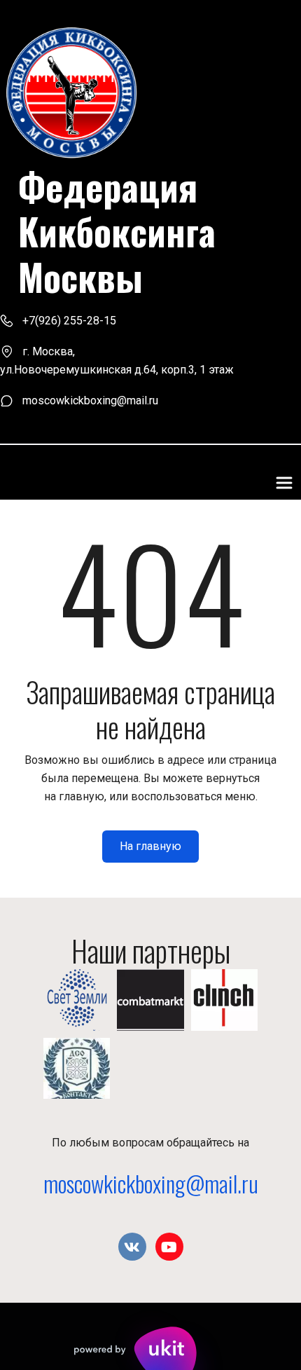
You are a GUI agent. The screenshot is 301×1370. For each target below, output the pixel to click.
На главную (150, 846)
